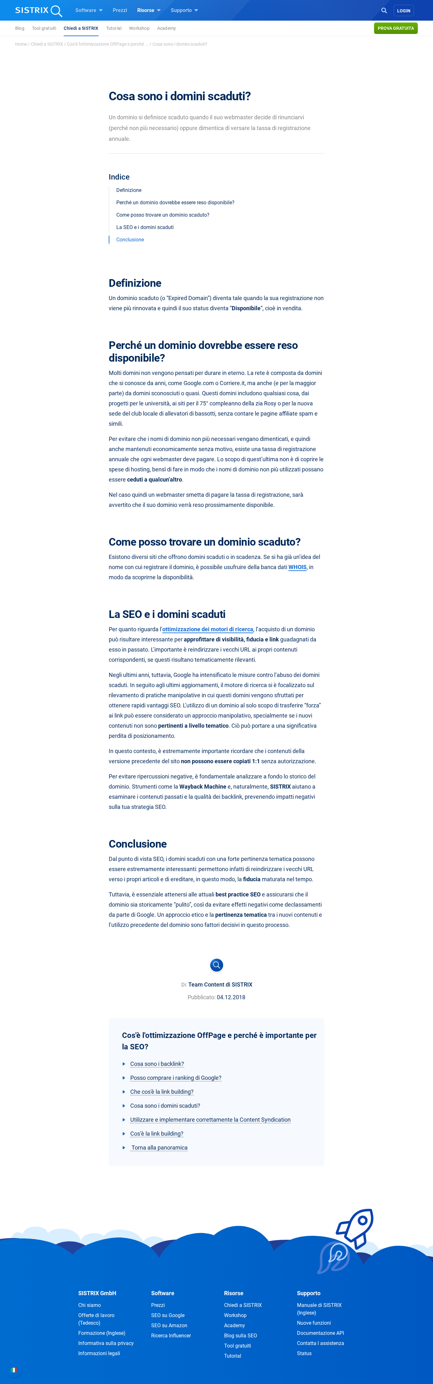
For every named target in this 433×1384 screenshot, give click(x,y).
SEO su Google (167, 1315)
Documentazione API (320, 1333)
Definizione (128, 190)
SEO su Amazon (169, 1325)
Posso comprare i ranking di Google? (176, 1077)
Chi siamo (89, 1305)
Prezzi (120, 10)
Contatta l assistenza (320, 1343)
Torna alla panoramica (159, 1147)
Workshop (139, 28)
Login (403, 10)
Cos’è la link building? (157, 1133)
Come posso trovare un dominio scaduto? (163, 215)
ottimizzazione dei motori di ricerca (207, 629)
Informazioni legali (99, 1353)
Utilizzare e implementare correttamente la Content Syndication (210, 1119)
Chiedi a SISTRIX (81, 28)
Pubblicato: (202, 997)
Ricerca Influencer (171, 1336)
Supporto (182, 10)
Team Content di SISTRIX (220, 984)
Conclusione (130, 240)
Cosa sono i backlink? (157, 1063)
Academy (166, 28)
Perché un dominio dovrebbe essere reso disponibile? (175, 203)
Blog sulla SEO (240, 1336)
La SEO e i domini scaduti (145, 227)
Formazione (102, 1333)
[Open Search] (384, 10)
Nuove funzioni (314, 1323)
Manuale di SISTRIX (319, 1309)
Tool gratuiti (44, 28)
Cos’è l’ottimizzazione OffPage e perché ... (108, 44)
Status (304, 1353)
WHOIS (297, 567)
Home (21, 44)
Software (86, 10)
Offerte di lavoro (96, 1319)
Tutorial (114, 28)
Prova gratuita (396, 28)
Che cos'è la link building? (162, 1091)
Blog (19, 28)
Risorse (146, 10)
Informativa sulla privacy (106, 1343)
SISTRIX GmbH (97, 1293)
